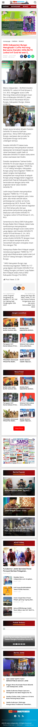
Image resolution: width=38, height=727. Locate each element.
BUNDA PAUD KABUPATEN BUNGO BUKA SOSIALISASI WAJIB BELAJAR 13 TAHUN (26, 329)
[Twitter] (19, 288)
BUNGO (5, 57)
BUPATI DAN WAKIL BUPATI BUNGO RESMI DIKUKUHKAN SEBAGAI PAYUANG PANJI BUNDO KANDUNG (10, 329)
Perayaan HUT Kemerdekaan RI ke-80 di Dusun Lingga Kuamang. (10, 345)
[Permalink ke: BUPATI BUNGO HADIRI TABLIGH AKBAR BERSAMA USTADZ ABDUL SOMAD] (27, 354)
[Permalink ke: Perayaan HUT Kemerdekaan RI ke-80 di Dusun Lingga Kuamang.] (10, 338)
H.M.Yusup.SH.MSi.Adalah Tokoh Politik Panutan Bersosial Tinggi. (22, 588)
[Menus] (3, 2)
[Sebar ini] (21, 56)
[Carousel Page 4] (21, 644)
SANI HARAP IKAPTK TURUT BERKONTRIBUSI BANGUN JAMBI (17, 680)
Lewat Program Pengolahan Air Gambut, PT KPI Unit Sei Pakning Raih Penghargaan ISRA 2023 (10, 299)
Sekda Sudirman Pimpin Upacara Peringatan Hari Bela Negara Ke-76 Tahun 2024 (18, 691)
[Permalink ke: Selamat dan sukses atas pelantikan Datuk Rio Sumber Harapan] (27, 338)
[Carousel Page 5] (24, 644)
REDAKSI (19, 725)
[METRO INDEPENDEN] (19, 2)
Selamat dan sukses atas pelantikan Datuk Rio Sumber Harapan (27, 345)
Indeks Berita (29, 725)
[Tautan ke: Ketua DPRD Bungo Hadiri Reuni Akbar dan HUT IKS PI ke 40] (7, 611)
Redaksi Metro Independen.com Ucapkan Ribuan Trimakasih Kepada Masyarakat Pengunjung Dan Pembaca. (24, 578)
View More (19, 428)
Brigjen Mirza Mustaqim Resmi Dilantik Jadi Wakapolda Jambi (19, 685)
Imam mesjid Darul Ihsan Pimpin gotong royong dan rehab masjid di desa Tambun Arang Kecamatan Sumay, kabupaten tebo (24, 599)
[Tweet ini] (25, 56)
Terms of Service (8, 725)
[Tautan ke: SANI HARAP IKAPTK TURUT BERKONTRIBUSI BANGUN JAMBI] (19, 667)
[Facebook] (15, 288)
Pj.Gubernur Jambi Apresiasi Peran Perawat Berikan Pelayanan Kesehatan (17, 570)
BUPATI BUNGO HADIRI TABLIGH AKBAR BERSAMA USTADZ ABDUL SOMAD (25, 361)
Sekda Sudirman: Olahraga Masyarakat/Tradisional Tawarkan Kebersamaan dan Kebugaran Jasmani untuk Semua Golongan (20, 703)
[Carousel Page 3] (19, 644)
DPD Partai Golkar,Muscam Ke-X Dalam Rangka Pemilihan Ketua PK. (19, 638)
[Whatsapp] (32, 56)
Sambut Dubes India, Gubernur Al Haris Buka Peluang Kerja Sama (20, 697)
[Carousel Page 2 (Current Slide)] (16, 644)
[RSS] (23, 288)
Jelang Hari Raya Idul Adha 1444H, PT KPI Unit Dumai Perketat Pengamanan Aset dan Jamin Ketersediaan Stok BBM (28, 300)
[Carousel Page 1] (14, 644)
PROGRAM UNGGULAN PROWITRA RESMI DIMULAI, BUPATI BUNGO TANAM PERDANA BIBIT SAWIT (10, 361)
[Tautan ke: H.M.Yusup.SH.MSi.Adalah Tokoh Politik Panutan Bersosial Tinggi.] (7, 591)
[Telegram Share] (29, 56)
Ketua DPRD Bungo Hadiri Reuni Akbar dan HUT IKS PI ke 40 (24, 609)
